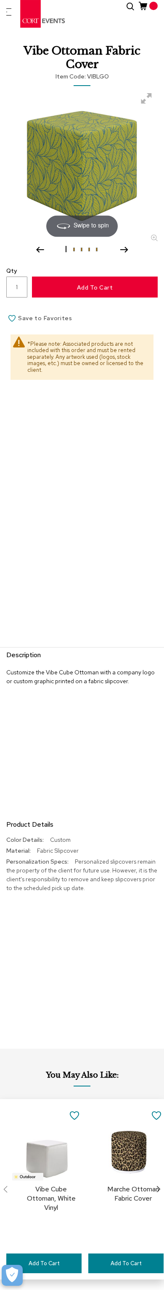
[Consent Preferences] (12, 1275)
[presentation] (158, 1189)
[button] (67, 249)
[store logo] (43, 14)
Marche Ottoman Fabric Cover (133, 1194)
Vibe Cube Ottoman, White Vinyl (51, 1198)
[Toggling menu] (8, 12)
